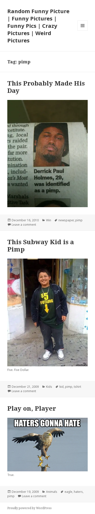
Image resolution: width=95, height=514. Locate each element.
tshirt (77, 387)
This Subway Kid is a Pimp (40, 245)
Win (48, 220)
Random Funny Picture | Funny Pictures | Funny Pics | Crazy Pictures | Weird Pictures (38, 25)
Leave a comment (24, 225)
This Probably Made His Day (46, 87)
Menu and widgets (83, 30)
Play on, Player (31, 408)
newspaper (66, 220)
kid (61, 387)
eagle (68, 492)
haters (78, 492)
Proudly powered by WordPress (29, 508)
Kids (49, 387)
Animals (51, 492)
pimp (79, 220)
